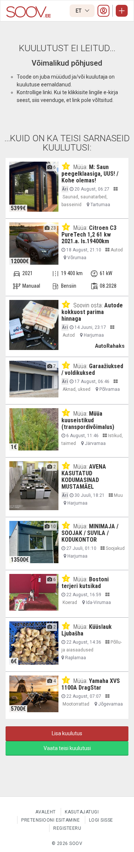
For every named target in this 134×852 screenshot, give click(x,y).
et (79, 11)
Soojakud (115, 548)
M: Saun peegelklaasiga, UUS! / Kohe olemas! (89, 174)
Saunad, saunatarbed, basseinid (84, 200)
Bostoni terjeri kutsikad (85, 583)
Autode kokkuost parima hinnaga (92, 312)
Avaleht (45, 812)
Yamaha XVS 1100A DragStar (90, 684)
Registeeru (67, 828)
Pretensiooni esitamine (50, 820)
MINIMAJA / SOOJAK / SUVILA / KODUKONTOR (89, 533)
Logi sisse (101, 820)
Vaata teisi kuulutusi (67, 748)
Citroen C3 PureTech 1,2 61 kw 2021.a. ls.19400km (89, 234)
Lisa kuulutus (67, 733)
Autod (116, 249)
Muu (118, 495)
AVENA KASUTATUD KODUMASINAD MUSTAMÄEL (83, 476)
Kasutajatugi (82, 812)
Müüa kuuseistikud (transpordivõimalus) (87, 420)
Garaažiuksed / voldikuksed (92, 369)
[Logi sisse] (103, 11)
